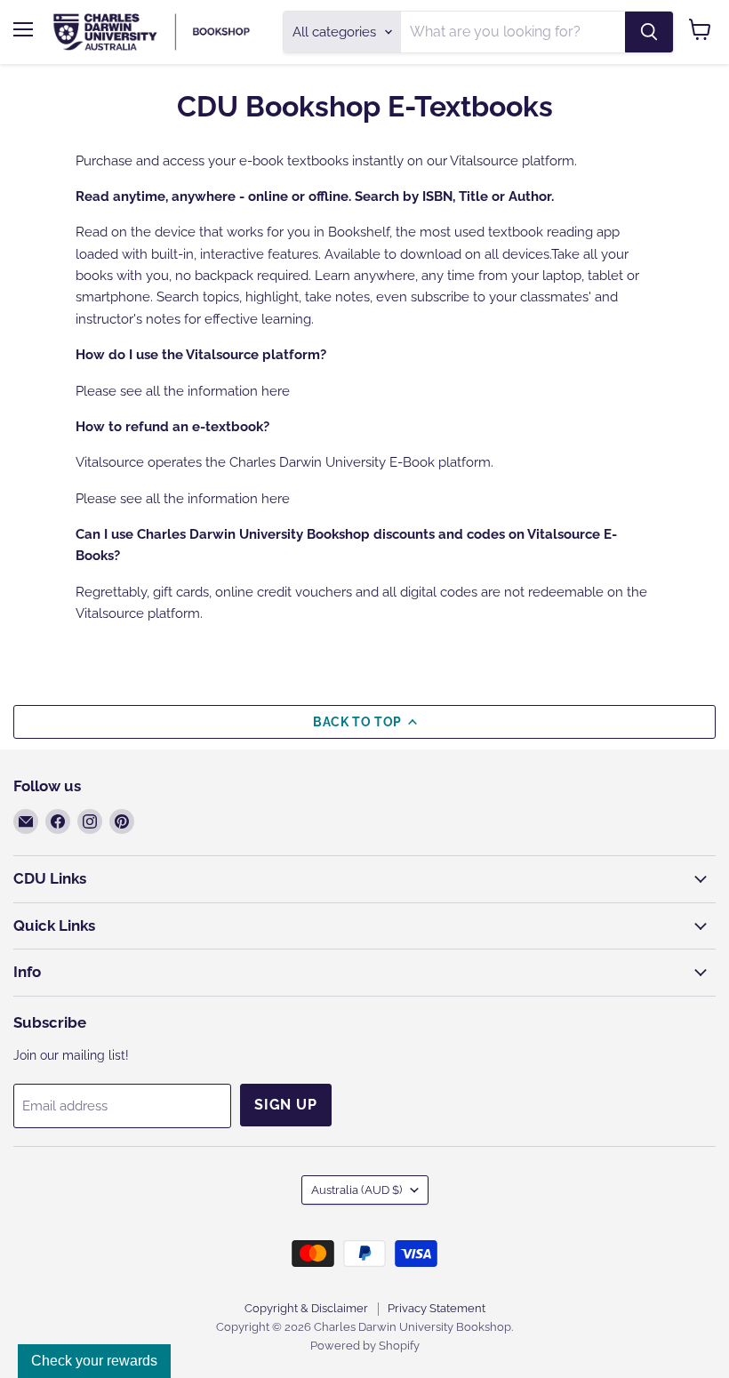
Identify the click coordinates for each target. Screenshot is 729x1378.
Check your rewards (94, 1360)
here (275, 391)
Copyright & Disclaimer (306, 1308)
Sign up (285, 1104)
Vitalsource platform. (513, 161)
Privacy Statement (436, 1308)
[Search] (649, 32)
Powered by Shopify (365, 1345)
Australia (356, 1190)
